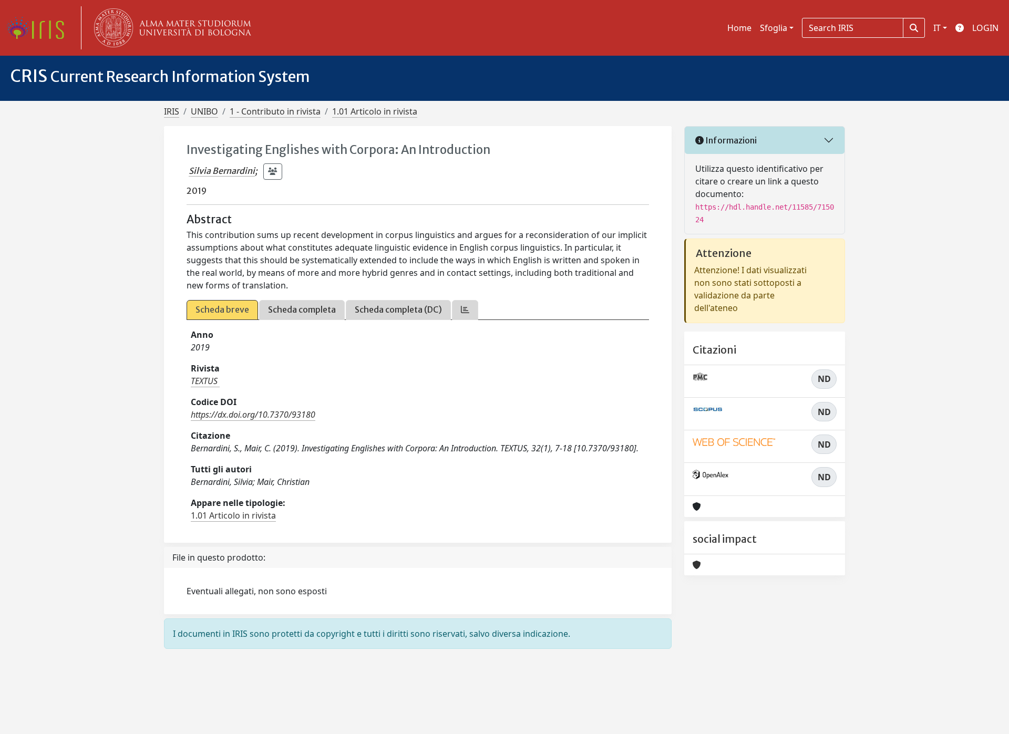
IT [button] (937, 28)
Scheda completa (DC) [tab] (398, 309)
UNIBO (204, 111)
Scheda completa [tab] (302, 309)
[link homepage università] (170, 27)
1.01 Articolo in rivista (374, 111)
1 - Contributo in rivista (275, 111)
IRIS (171, 111)
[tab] (465, 309)
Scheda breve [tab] (222, 309)
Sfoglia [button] (773, 28)
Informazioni (730, 140)
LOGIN (985, 28)
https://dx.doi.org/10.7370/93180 (253, 414)
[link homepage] (39, 28)
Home (739, 28)
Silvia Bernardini (222, 171)
